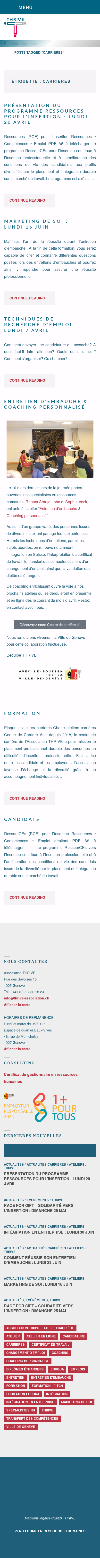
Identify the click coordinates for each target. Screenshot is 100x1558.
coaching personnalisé (27, 1361)
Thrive (10, 1168)
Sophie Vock (76, 501)
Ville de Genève (20, 1427)
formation (15, 1386)
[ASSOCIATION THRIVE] (15, 27)
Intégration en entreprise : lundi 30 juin (49, 1232)
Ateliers (76, 1164)
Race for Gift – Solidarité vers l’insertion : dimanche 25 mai (39, 1208)
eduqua (57, 1369)
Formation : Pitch (47, 1386)
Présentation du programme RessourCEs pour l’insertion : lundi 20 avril (47, 1179)
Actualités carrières (46, 1164)
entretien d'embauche (51, 1377)
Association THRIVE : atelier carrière (40, 1328)
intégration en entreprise (30, 1402)
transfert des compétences (32, 1418)
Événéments (38, 1200)
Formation (22, 713)
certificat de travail (50, 1344)
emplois (78, 1369)
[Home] (6, 52)
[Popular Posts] (50, 1150)
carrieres (15, 1344)
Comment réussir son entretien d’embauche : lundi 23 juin (40, 1260)
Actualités (14, 1164)
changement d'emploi (25, 1353)
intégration (56, 1394)
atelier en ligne (41, 1336)
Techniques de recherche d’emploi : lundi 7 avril (40, 324)
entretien (15, 1377)
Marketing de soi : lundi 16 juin (38, 1284)
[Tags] (80, 1150)
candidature (74, 1336)
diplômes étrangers (25, 1369)
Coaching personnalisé (27, 515)
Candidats (22, 819)
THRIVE (47, 1410)
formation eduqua (22, 1394)
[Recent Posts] (19, 1150)
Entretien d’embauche (58, 508)
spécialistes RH (20, 1410)
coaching (60, 1353)
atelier (13, 1336)
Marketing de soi (76, 1402)
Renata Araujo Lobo (43, 501)
